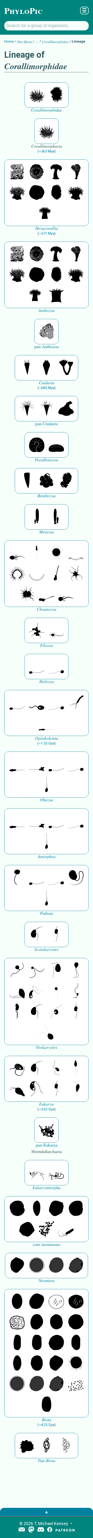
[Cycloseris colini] (36, 193)
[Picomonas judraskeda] (75, 991)
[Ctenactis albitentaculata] (56, 193)
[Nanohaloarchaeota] (56, 1265)
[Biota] (56, 1302)
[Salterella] (27, 409)
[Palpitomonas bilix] (36, 970)
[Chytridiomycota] (36, 703)
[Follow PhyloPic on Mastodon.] (31, 1530)
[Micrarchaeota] (36, 1265)
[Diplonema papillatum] (17, 1089)
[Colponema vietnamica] (17, 1012)
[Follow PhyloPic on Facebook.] (49, 1530)
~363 (46, 151)
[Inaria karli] (66, 409)
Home (9, 41)
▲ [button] (46, 1511)
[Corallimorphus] (36, 95)
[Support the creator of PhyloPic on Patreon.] (65, 1529)
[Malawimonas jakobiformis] (36, 934)
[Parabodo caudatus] (75, 1089)
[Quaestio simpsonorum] (36, 445)
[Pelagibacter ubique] (75, 1343)
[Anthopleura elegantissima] (17, 172)
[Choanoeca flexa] (75, 553)
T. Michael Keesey (51, 1523)
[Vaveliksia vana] (56, 517)
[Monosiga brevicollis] (17, 553)
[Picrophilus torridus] (75, 1209)
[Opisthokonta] (75, 703)
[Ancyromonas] (56, 934)
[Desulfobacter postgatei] (75, 1384)
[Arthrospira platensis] (17, 1343)
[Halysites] (46, 331)
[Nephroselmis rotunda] (56, 991)
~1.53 (46, 743)
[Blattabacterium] (17, 1302)
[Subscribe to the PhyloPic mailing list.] (21, 1530)
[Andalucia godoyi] (56, 1068)
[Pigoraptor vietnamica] (36, 630)
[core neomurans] (66, 1229)
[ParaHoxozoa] (56, 445)
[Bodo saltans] (17, 1068)
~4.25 (46, 1425)
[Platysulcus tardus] (56, 970)
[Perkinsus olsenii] (36, 991)
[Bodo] (75, 1068)
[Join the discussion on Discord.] (40, 1530)
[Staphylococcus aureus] (75, 1322)
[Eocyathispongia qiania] (46, 481)
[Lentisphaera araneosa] (56, 1343)
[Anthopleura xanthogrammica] (36, 172)
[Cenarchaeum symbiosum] (46, 1229)
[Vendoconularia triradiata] (27, 368)
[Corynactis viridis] (56, 95)
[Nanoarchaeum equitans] (17, 1265)
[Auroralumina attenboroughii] (66, 368)
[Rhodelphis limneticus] (17, 991)
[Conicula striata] (46, 368)
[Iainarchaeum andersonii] (75, 1265)
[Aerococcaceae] (36, 1302)
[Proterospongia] (27, 594)
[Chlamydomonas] (46, 1032)
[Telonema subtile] (75, 970)
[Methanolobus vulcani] (27, 1229)
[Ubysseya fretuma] (17, 970)
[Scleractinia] (75, 172)
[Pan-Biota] (27, 1445)
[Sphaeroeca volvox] (36, 553)
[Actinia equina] (17, 193)
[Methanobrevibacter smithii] (36, 1209)
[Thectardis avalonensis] (27, 481)
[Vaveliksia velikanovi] (36, 517)
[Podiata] (75, 878)
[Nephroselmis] (56, 1012)
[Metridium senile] (56, 172)
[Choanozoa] (75, 573)
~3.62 (46, 1109)
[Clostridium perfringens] (36, 1343)
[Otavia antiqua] (66, 481)
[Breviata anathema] (17, 764)
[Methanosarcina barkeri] (56, 1209)
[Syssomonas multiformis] (36, 666)
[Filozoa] (56, 630)
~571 (46, 233)
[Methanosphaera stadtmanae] (17, 1209)
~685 (46, 388)
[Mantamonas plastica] (17, 878)
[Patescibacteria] (17, 1363)
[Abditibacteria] (36, 1322)
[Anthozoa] (56, 295)
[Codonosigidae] (46, 594)
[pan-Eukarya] (46, 1130)
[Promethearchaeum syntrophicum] (36, 1173)
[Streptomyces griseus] (56, 1322)
